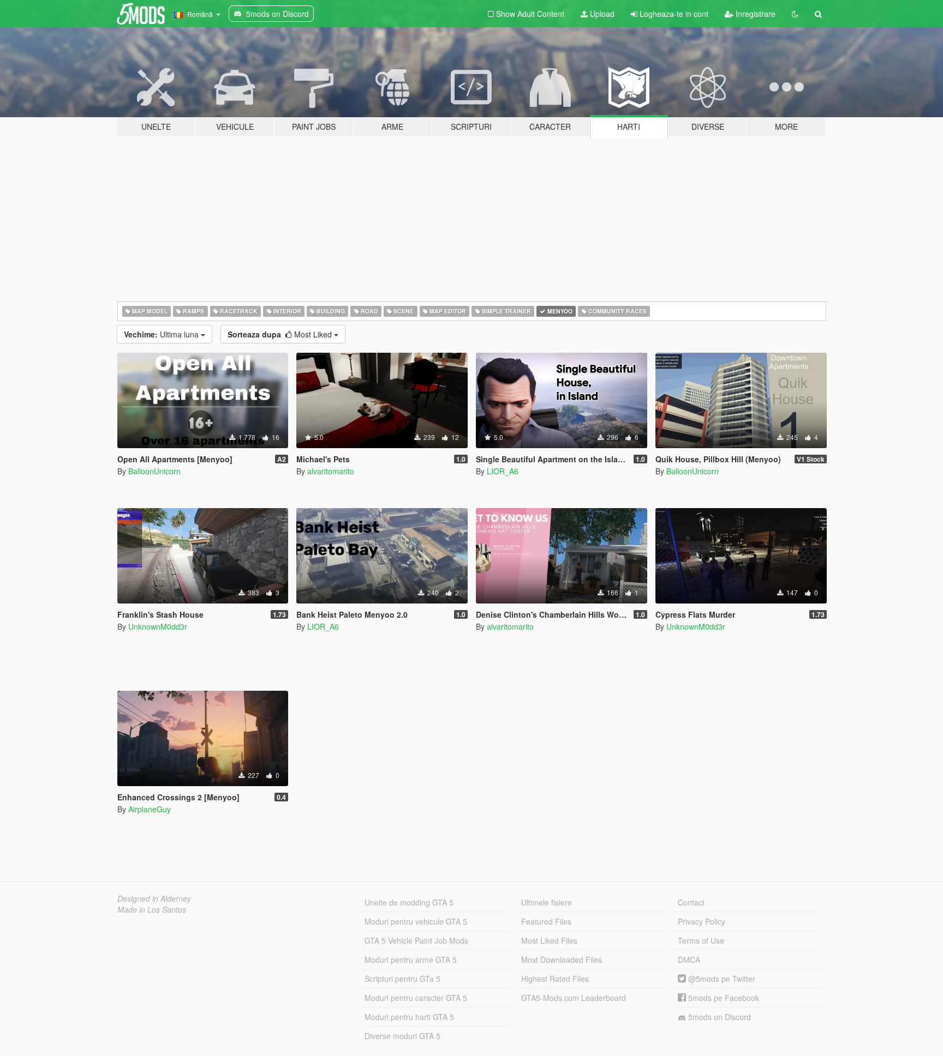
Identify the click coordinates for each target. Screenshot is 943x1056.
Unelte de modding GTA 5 (409, 902)
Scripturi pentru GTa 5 (402, 978)
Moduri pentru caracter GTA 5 (416, 997)
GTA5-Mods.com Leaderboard (573, 997)
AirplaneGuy (149, 809)
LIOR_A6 (502, 471)
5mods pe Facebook (722, 997)
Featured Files (546, 921)
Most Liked (281, 334)
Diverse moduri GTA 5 (402, 1035)
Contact (691, 902)
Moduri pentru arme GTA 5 (411, 959)
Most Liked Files (549, 940)
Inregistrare (754, 13)
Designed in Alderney (154, 898)
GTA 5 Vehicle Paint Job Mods (416, 940)
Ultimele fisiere (546, 902)
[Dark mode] (795, 13)
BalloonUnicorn (154, 471)
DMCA (689, 959)
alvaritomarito (330, 471)
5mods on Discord (718, 1016)
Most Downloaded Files (561, 959)
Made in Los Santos (151, 909)
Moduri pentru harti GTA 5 (409, 1016)
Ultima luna (162, 334)
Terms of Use (701, 940)
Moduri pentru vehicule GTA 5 (416, 921)
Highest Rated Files (555, 978)
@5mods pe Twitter (720, 978)
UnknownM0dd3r (157, 626)
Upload (601, 13)
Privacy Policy (701, 921)
